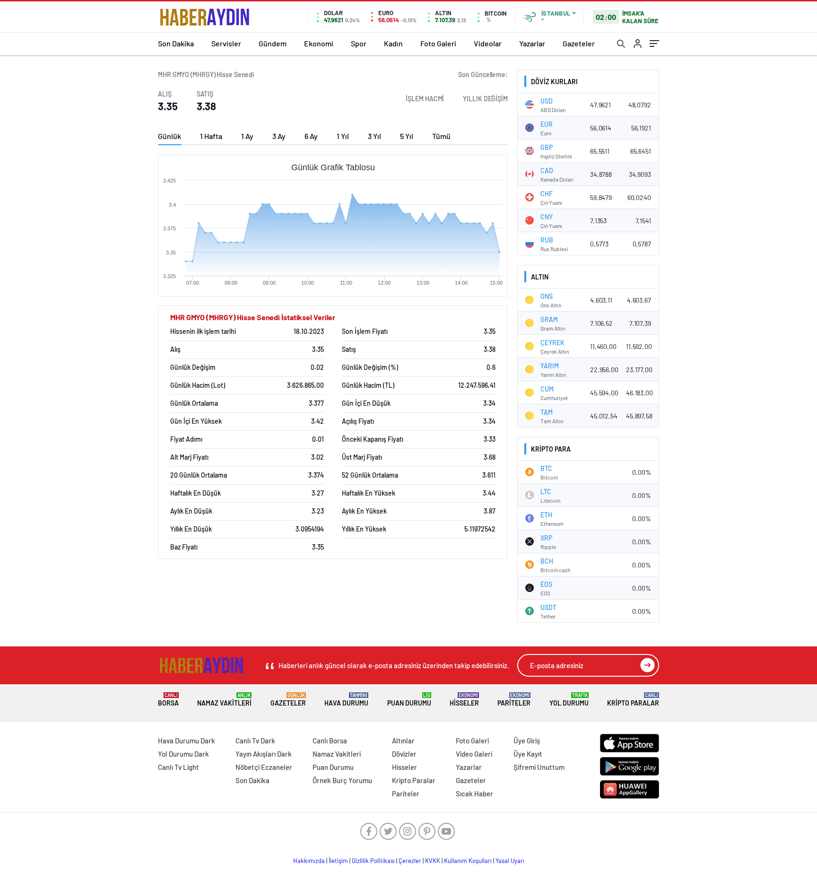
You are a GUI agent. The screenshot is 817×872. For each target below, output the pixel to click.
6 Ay (311, 135)
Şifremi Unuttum (539, 767)
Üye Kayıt (527, 754)
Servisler (226, 43)
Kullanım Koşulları (468, 860)
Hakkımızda (309, 860)
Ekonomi (318, 43)
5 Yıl (406, 135)
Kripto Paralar (633, 699)
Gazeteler (579, 43)
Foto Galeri (438, 43)
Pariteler (513, 699)
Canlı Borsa (330, 740)
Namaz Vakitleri (224, 699)
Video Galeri (474, 754)
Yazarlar (532, 43)
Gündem (273, 43)
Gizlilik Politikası (373, 860)
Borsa (168, 699)
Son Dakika (176, 43)
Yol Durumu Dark (183, 754)
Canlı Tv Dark (255, 740)
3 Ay (279, 135)
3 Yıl (374, 135)
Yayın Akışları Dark (263, 754)
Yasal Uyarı (509, 860)
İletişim (338, 860)
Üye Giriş (526, 740)
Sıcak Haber (474, 793)
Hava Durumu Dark (186, 740)
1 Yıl (343, 135)
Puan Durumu (409, 699)
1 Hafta (211, 135)
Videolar (488, 43)
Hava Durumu (346, 699)
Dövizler (404, 754)
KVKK (432, 860)
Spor (358, 43)
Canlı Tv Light (178, 767)
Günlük (169, 135)
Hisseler (464, 699)
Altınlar (403, 740)
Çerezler (410, 860)
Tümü (441, 135)
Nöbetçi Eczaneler (263, 767)
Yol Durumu (569, 699)
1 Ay (247, 135)
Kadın (393, 43)
